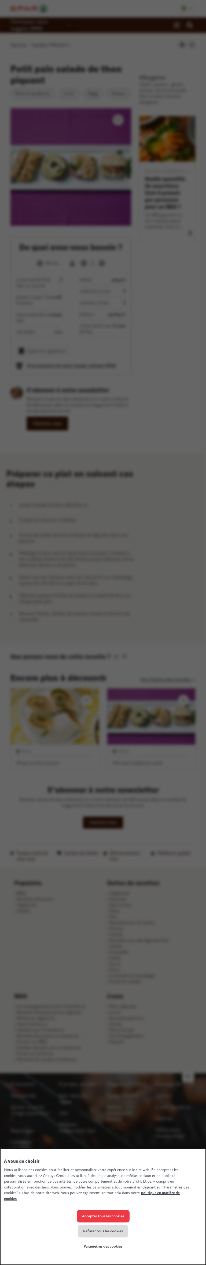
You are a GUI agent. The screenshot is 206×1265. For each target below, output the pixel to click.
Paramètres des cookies (103, 1246)
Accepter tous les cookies (103, 1216)
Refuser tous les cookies (103, 1231)
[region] (103, 1206)
